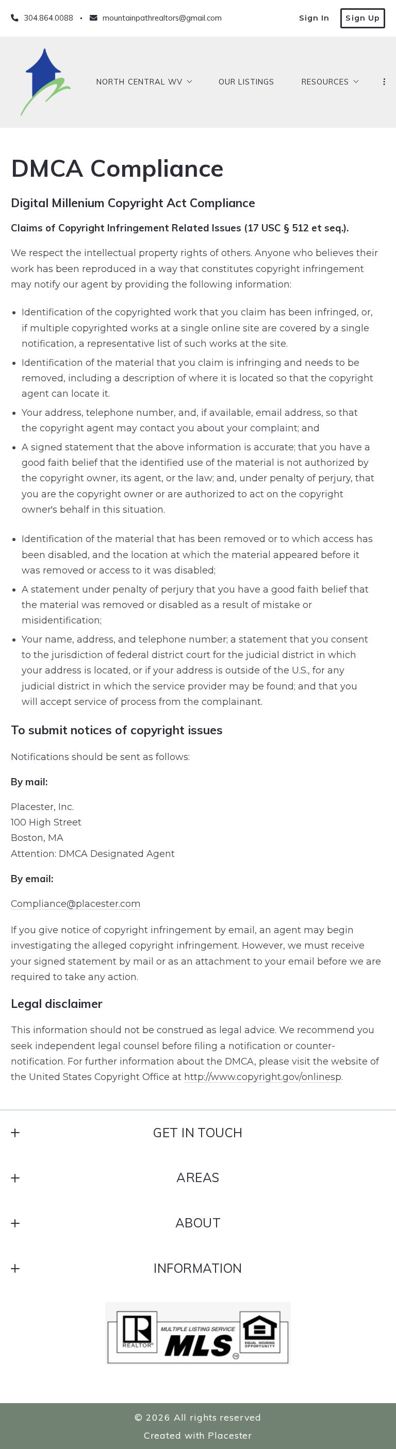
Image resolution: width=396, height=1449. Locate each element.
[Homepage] (45, 82)
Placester (230, 1435)
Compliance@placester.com (76, 903)
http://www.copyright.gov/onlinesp (262, 1076)
